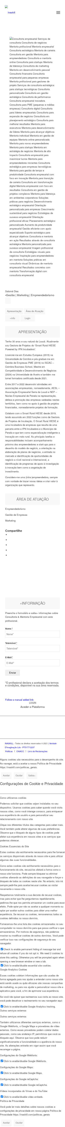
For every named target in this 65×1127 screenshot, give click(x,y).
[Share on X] (10, 540)
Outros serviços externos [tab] (13, 1010)
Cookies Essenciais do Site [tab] (14, 846)
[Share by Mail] (10, 555)
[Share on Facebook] (10, 534)
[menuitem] (58, 12)
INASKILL (9, 743)
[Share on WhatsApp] (10, 545)
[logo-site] (27, 12)
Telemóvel (11, 643)
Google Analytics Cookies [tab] (13, 969)
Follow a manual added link (19, 699)
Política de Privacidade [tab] (12, 1101)
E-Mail (9, 657)
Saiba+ (31, 775)
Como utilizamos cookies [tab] (13, 797)
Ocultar (19, 775)
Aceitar (6, 775)
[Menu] (58, 12)
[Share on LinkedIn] (10, 550)
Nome (9, 628)
